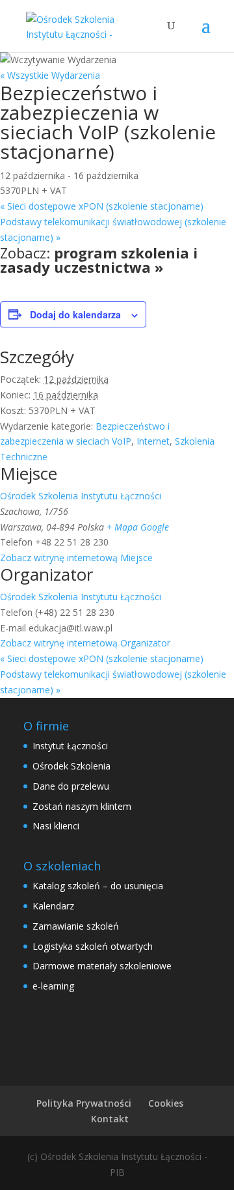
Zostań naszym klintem (81, 806)
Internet (153, 441)
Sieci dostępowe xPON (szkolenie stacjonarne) (101, 206)
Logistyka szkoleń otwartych (92, 946)
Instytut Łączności (70, 746)
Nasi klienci (55, 826)
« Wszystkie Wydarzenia (50, 75)
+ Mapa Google (138, 527)
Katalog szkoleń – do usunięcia (97, 885)
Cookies (165, 1103)
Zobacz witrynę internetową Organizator (85, 643)
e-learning (53, 986)
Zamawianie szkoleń (75, 926)
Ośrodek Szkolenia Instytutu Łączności (80, 496)
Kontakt (110, 1119)
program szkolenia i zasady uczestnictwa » (99, 260)
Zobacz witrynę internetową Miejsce (76, 557)
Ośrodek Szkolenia (71, 766)
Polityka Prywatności (83, 1103)
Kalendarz (53, 906)
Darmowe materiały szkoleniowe (102, 966)
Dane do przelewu (70, 786)
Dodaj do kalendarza (75, 314)
